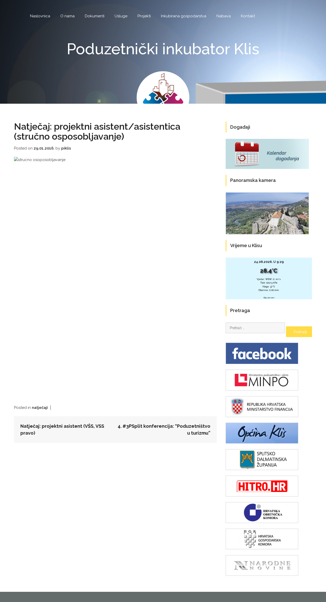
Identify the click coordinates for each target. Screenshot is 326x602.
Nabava (223, 16)
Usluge (121, 16)
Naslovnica (40, 16)
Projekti (144, 16)
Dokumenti (94, 16)
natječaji (40, 407)
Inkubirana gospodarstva (183, 16)
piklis (66, 148)
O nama (67, 16)
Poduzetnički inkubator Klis (163, 49)
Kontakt (248, 16)
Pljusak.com (268, 298)
